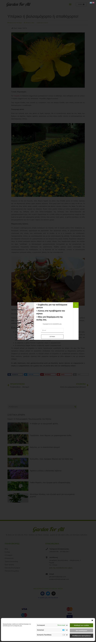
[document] (48, 321)
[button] (92, 620)
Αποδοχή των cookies (81, 625)
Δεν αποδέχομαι (81, 630)
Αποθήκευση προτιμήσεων (81, 636)
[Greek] (91, 2)
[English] (93, 2)
